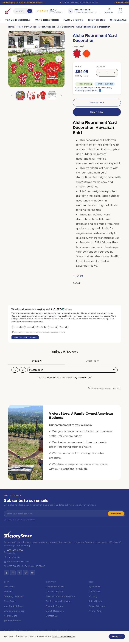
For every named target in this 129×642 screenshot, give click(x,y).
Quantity (100, 66)
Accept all (117, 636)
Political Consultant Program (60, 596)
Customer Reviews (55, 587)
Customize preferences (63, 636)
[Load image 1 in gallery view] (20, 95)
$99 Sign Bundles (12, 621)
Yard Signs (9, 587)
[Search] (29, 11)
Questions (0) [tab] (92, 361)
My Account (94, 587)
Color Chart (94, 592)
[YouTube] (32, 572)
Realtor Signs (10, 616)
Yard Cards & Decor (13, 606)
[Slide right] (58, 58)
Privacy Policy (95, 611)
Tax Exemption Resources (59, 601)
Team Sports (10, 601)
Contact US (51, 616)
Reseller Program (54, 592)
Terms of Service (97, 606)
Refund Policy (95, 601)
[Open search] (14, 370)
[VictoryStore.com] (8, 11)
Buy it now (96, 112)
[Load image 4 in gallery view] (52, 95)
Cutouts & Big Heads (14, 611)
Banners (8, 592)
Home (11, 27)
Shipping (93, 596)
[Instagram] (13, 572)
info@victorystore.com (18, 562)
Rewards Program (55, 606)
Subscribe (116, 514)
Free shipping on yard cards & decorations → (24, 3)
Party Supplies (48, 27)
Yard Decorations (65, 27)
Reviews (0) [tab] (36, 361)
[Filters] (22, 370)
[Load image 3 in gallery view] (41, 95)
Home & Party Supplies (27, 27)
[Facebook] (6, 572)
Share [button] (80, 276)
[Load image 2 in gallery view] (31, 95)
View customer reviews (25, 337)
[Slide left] (14, 58)
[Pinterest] (25, 572)
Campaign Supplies (14, 596)
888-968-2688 (15, 550)
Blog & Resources (55, 611)
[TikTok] (19, 572)
